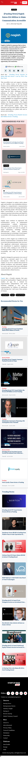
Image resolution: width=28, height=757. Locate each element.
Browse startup (7, 713)
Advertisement (7, 725)
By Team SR (18, 24)
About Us (6, 722)
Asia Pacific (6, 744)
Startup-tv (6, 711)
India (4, 749)
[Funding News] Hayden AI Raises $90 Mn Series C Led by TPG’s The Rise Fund (14, 76)
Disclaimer (6, 733)
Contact (5, 738)
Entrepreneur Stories (9, 706)
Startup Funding (20, 294)
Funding (14, 9)
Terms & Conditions (9, 730)
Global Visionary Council (10, 716)
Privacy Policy (7, 727)
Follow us (10, 66)
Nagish (3, 278)
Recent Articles (6, 357)
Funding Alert (5, 294)
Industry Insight (8, 708)
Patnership (6, 735)
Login (24, 2)
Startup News (7, 703)
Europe (5, 747)
